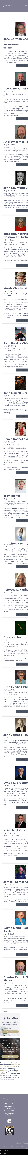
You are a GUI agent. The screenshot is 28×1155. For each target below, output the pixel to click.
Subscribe (10, 1032)
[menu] (25, 5)
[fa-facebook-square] (9, 1121)
